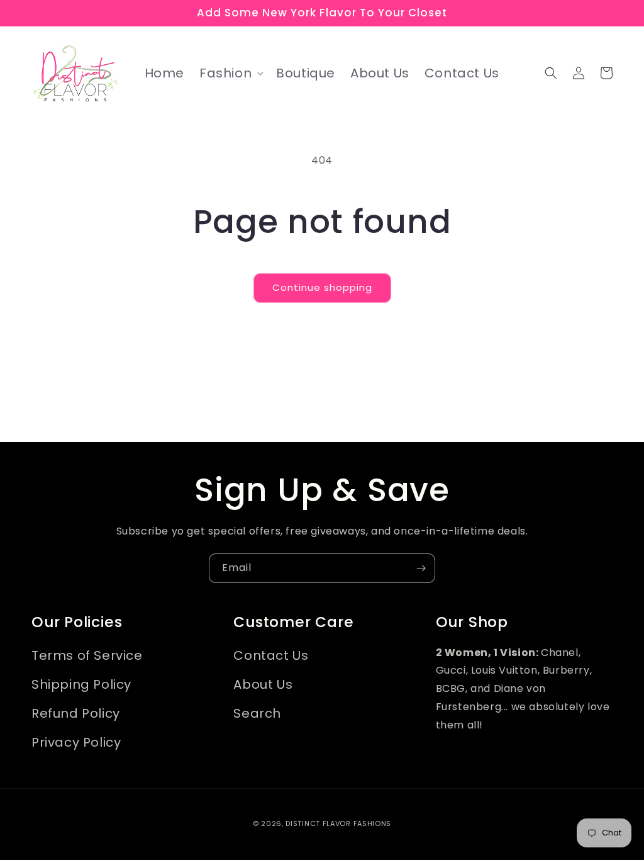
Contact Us (270, 655)
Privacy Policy (76, 742)
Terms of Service (87, 655)
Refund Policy (75, 713)
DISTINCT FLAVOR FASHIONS (338, 823)
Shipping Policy (81, 684)
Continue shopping (322, 287)
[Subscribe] (421, 568)
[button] (230, 73)
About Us (262, 684)
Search (257, 713)
